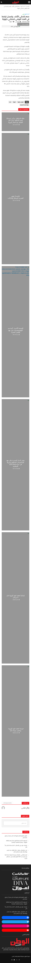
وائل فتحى (17, 22)
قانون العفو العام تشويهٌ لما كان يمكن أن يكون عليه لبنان (16, 837)
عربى (23, 14)
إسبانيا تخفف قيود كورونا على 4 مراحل (15, 596)
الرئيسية (27, 6)
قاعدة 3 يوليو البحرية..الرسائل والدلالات (15, 197)
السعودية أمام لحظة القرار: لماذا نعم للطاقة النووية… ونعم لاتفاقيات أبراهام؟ (16, 841)
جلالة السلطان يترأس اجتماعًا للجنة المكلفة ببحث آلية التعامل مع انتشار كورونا (15, 120)
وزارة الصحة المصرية (24, 105)
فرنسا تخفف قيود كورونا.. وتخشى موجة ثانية (15, 729)
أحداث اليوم (23, 6)
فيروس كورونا (21, 102)
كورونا (14, 102)
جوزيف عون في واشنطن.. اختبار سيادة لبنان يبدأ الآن (16, 846)
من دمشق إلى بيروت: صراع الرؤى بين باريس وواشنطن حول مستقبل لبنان (17, 851)
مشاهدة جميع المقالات (7, 803)
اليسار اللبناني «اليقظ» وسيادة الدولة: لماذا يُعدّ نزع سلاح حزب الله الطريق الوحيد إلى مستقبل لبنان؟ (16, 857)
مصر (10, 102)
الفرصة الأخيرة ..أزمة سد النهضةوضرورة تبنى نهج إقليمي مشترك (15, 330)
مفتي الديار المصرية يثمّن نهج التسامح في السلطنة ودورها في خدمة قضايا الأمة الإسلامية (16, 463)
